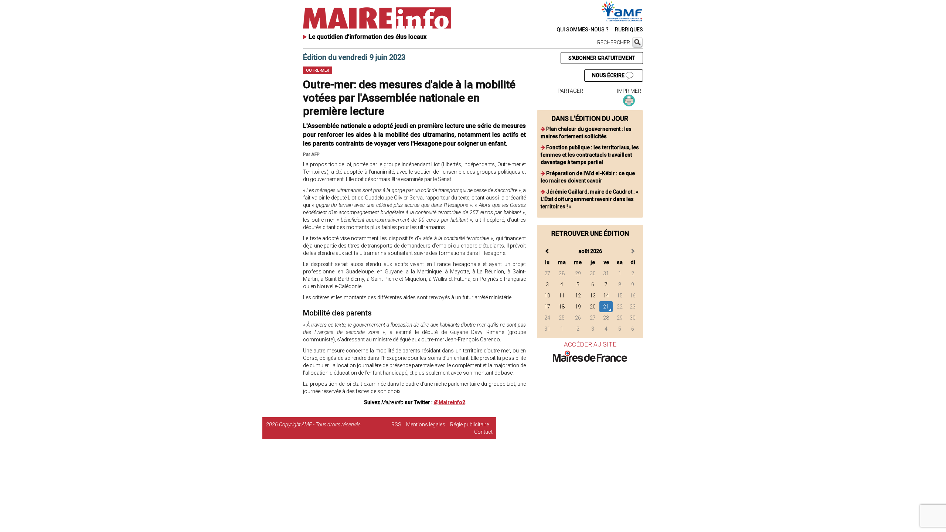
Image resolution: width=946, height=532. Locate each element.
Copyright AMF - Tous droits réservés (320, 424)
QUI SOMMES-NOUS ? (583, 30)
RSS (396, 424)
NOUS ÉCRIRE (609, 75)
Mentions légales (425, 424)
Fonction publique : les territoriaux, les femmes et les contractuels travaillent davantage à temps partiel (590, 154)
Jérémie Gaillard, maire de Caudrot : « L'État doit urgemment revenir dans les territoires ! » (590, 199)
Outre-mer (317, 70)
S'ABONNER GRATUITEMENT (601, 58)
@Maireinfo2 (449, 402)
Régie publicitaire (469, 424)
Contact (483, 432)
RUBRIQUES (629, 30)
